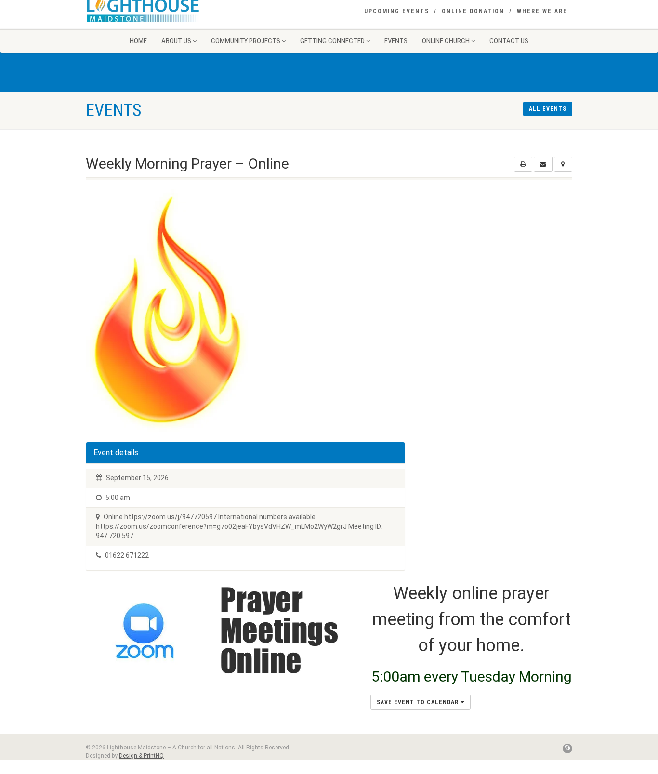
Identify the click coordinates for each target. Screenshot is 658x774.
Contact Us (508, 41)
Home (138, 41)
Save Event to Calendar (419, 702)
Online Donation (473, 11)
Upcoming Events (396, 11)
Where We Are (542, 11)
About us (176, 41)
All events (547, 108)
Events (396, 41)
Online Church (446, 41)
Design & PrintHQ (141, 755)
